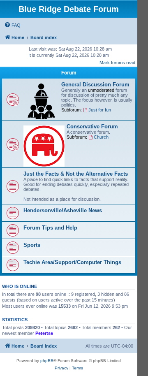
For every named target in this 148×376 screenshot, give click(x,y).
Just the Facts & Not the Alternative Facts (75, 174)
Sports (31, 245)
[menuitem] (12, 25)
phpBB (46, 360)
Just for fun (99, 109)
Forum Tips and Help (50, 228)
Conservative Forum (92, 126)
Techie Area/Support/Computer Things (72, 262)
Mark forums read (117, 62)
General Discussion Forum (95, 84)
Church (101, 137)
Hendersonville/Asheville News (62, 210)
